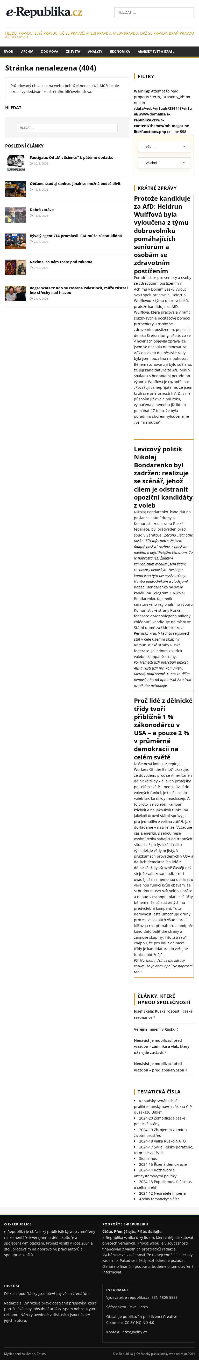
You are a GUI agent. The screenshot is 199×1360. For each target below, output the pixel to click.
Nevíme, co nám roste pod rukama (61, 261)
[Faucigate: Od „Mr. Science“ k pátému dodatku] (15, 167)
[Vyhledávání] (154, 12)
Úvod (8, 51)
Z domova (49, 51)
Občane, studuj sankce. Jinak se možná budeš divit (75, 183)
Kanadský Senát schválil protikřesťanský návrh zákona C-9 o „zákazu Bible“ (163, 1106)
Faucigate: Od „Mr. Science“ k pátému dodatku (71, 157)
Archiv (27, 51)
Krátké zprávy (157, 188)
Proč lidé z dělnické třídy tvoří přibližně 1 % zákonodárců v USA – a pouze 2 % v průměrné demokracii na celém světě (163, 728)
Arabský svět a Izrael (156, 51)
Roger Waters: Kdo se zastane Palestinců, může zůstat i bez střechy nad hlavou (79, 290)
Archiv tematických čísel (160, 1198)
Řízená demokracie (163, 1164)
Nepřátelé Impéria (162, 1193)
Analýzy (95, 51)
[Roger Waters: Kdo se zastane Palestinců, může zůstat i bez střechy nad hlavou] (15, 298)
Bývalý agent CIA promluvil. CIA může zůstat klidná (76, 235)
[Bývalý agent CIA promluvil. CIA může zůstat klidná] (15, 246)
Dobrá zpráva (42, 209)
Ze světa (73, 51)
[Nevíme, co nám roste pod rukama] (15, 272)
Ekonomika (120, 51)
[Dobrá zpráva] (15, 219)
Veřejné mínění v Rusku (154, 1029)
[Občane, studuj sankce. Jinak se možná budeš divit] (15, 193)
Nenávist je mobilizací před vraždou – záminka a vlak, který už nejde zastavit (161, 1046)
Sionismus (148, 1158)
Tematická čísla (159, 1092)
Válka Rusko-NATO (162, 1141)
